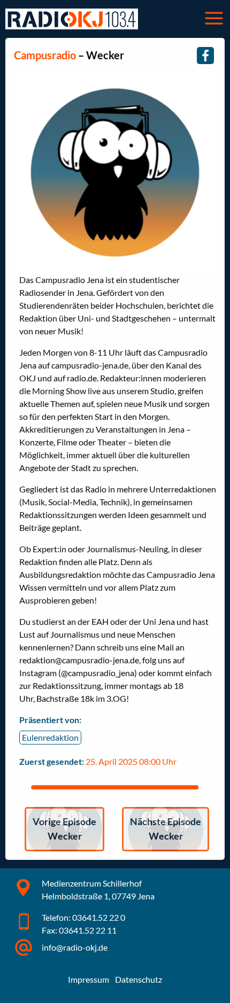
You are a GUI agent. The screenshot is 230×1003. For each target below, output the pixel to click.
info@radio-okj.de (75, 947)
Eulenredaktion (50, 737)
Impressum (88, 979)
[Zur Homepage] (71, 19)
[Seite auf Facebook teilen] (205, 55)
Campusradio (45, 55)
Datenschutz (138, 979)
